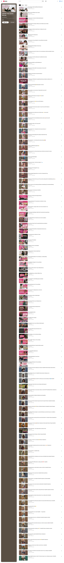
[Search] (42, 1)
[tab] (20, 5)
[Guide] (1, 1)
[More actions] (61, 7)
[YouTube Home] (5, 1)
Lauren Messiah (4, 17)
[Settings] (57, 1)
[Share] (3, 20)
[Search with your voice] (46, 1)
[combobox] (30, 1)
